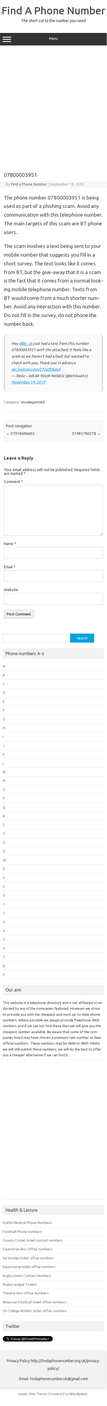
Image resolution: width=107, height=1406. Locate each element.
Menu (53, 38)
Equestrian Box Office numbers (27, 1249)
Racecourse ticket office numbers (29, 1267)
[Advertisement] (53, 107)
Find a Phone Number (29, 184)
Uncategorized (33, 402)
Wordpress (78, 1394)
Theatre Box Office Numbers (26, 1293)
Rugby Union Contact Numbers (27, 1276)
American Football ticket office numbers (34, 1302)
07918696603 (20, 433)
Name (10, 544)
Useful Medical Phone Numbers (27, 1222)
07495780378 (86, 433)
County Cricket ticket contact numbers (33, 1240)
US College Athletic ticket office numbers (35, 1311)
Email (10, 567)
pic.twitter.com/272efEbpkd (35, 369)
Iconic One (27, 1394)
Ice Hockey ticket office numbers (28, 1258)
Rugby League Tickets (20, 1284)
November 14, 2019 (28, 382)
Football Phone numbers (22, 1231)
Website (11, 590)
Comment (13, 482)
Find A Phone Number (53, 10)
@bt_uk (26, 343)
